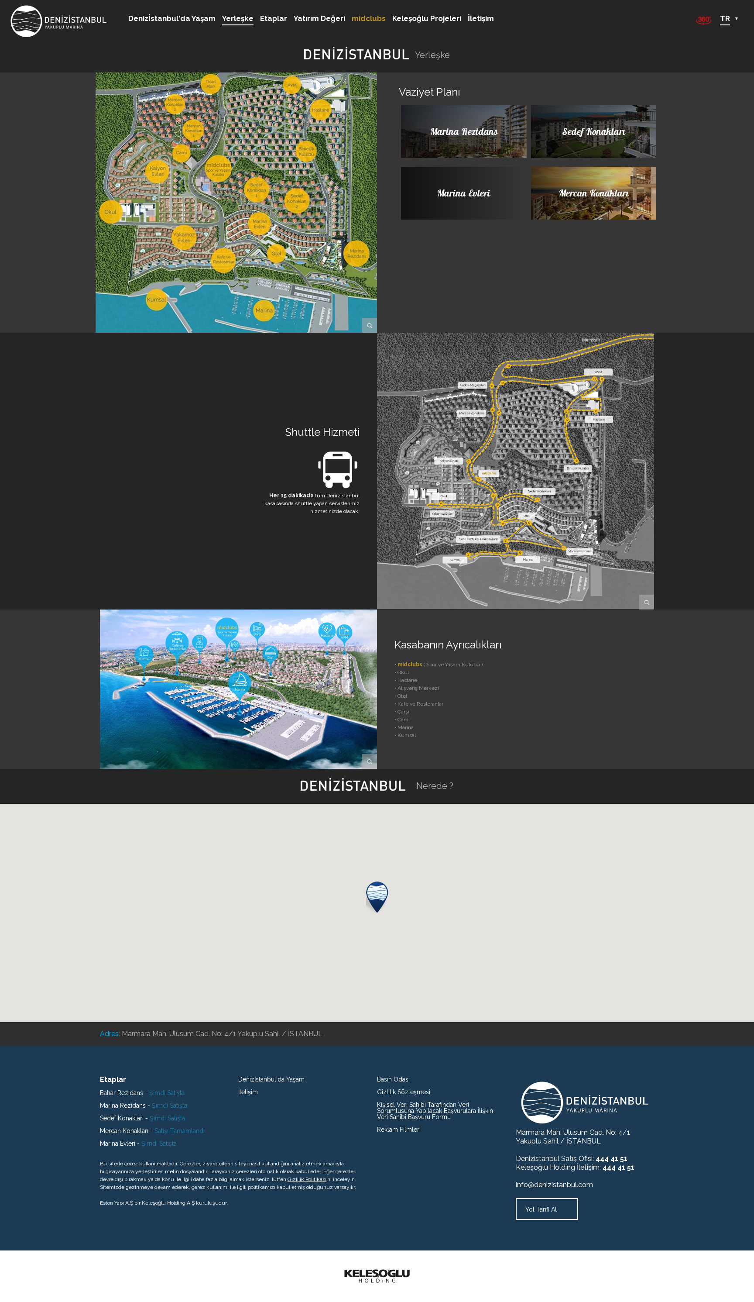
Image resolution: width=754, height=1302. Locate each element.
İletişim (481, 19)
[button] (377, 897)
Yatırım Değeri (319, 19)
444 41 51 (611, 1158)
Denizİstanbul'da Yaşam (172, 19)
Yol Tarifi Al (542, 1209)
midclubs (369, 19)
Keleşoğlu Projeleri (426, 19)
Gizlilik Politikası (307, 1179)
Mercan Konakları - (152, 1130)
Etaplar (273, 19)
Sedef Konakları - (142, 1118)
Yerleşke (238, 19)
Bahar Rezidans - (142, 1092)
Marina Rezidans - (143, 1105)
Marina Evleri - (138, 1143)
